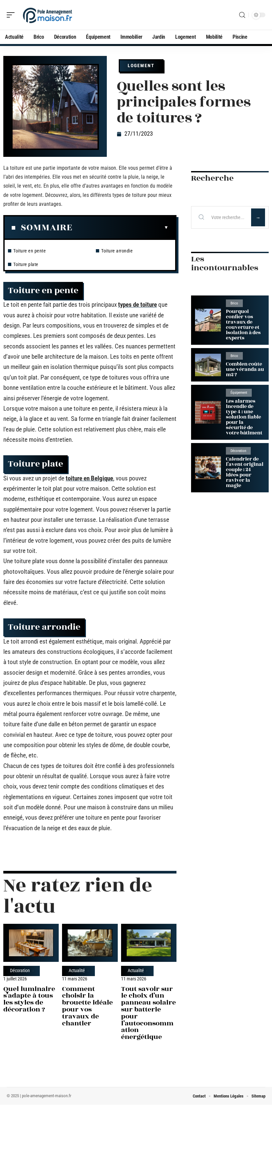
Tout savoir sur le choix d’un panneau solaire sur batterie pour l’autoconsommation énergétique (148, 1013)
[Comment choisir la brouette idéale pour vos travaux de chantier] (90, 942)
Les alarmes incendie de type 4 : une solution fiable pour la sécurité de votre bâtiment (244, 417)
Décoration (20, 970)
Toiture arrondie (117, 250)
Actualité (77, 970)
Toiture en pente (29, 250)
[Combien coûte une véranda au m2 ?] (208, 365)
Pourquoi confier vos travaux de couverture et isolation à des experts (243, 325)
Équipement (239, 392)
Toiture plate (25, 264)
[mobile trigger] (12, 15)
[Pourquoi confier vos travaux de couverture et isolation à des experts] (208, 320)
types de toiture (137, 304)
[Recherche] (242, 15)
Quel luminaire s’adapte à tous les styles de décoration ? (29, 999)
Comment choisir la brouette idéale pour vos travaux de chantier (87, 1006)
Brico (234, 303)
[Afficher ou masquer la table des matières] (120, 228)
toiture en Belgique (89, 478)
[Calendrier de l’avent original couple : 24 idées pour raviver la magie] (208, 467)
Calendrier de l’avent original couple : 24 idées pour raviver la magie (244, 472)
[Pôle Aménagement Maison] (48, 15)
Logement (141, 65)
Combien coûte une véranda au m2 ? (245, 369)
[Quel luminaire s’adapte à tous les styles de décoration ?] (31, 942)
